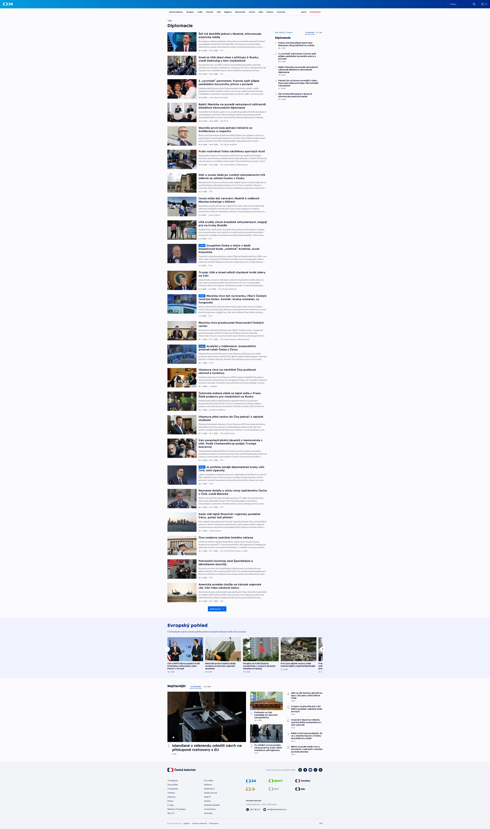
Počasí (252, 12)
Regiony (228, 12)
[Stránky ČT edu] (300, 788)
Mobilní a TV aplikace (176, 809)
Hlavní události (176, 12)
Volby (200, 12)
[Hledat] (474, 4)
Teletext (171, 792)
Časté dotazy (210, 809)
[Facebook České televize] (305, 770)
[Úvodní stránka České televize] (181, 770)
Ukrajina (190, 12)
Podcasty (281, 12)
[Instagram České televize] (300, 770)
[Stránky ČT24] (251, 780)
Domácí (209, 12)
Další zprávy (215, 609)
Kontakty (208, 813)
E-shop (170, 805)
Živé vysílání (172, 784)
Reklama (208, 784)
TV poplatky (172, 788)
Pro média (208, 780)
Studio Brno (209, 788)
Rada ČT (207, 797)
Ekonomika (240, 12)
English (186, 823)
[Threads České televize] (320, 770)
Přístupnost (213, 823)
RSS (321, 823)
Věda (261, 12)
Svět (219, 12)
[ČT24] (8, 4)
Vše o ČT (171, 813)
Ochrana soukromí (199, 823)
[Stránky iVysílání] (302, 780)
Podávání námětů (211, 805)
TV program (172, 780)
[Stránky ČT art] (274, 788)
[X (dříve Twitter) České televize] (315, 770)
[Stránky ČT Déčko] (250, 788)
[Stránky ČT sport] (276, 780)
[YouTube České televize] (310, 770)
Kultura (270, 12)
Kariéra (207, 801)
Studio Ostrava (210, 792)
